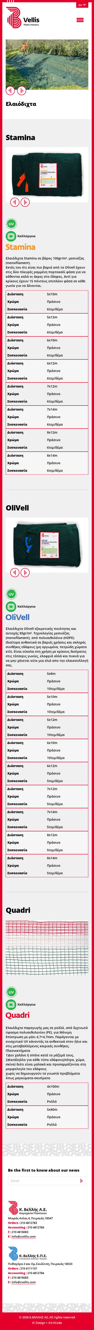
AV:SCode (55, 1323)
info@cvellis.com (24, 1236)
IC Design (39, 1323)
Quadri (18, 910)
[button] (82, 5)
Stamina (20, 137)
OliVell (17, 508)
